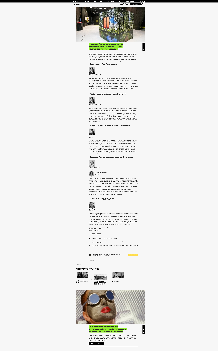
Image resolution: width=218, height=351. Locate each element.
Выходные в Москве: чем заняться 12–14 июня (104, 238)
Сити (77, 4)
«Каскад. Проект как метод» (130, 54)
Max (128, 4)
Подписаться (133, 255)
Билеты (91, 230)
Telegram (121, 4)
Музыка (130, 2)
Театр (86, 2)
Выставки (98, 2)
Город (141, 2)
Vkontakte (123, 4)
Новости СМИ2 (79, 264)
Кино (75, 2)
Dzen (126, 4)
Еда (120, 2)
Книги (111, 2)
